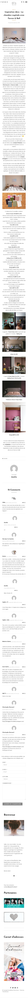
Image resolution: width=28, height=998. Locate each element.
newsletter (8, 444)
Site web (5, 776)
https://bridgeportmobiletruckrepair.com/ (13, 721)
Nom (4, 762)
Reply (24, 502)
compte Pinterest (17, 142)
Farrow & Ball (14, 85)
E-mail (5, 769)
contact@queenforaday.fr (10, 887)
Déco (14, 9)
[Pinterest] (5, 2)
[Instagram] (7, 2)
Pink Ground (6, 85)
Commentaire (7, 783)
